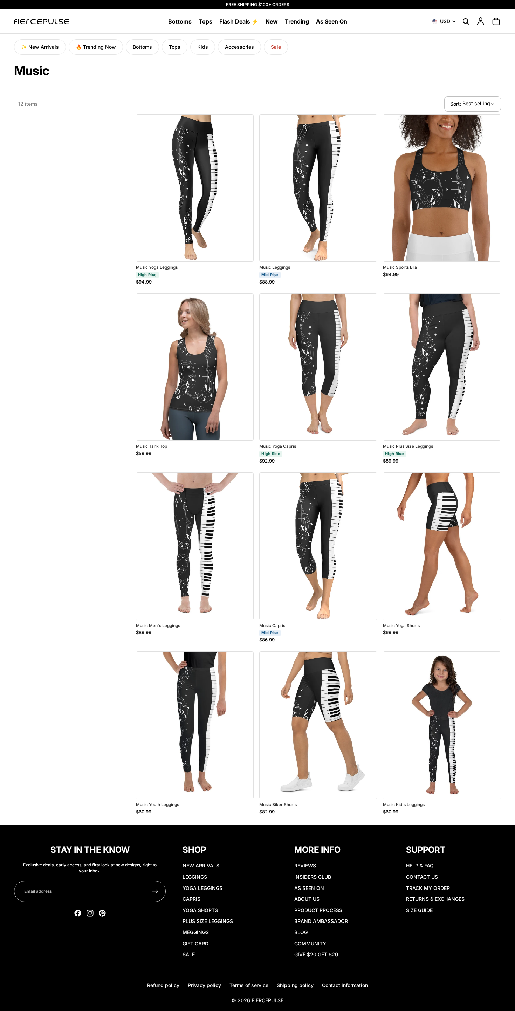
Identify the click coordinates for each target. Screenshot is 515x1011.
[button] (472, 104)
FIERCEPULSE (267, 1000)
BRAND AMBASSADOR (321, 921)
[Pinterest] (102, 913)
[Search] (466, 21)
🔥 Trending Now (96, 47)
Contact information (345, 985)
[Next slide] (242, 188)
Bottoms (142, 47)
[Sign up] (155, 891)
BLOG (301, 932)
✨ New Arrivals (40, 47)
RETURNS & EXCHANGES (435, 899)
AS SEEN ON (309, 888)
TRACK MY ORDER (428, 888)
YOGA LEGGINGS (202, 888)
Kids (202, 47)
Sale (276, 47)
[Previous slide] (146, 188)
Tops (174, 47)
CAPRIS (191, 899)
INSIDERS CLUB (312, 877)
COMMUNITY (310, 943)
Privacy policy (204, 985)
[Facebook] (78, 913)
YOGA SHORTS (200, 910)
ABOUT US (307, 899)
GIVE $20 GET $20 (316, 954)
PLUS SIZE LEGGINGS (208, 921)
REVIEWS (305, 866)
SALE (189, 954)
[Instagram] (90, 913)
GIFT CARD (195, 943)
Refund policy (163, 985)
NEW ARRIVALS (201, 866)
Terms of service (248, 985)
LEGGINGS (195, 877)
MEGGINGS (196, 932)
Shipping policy (295, 985)
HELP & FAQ (420, 866)
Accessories (239, 47)
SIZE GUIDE (419, 910)
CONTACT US (422, 877)
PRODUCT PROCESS (318, 910)
